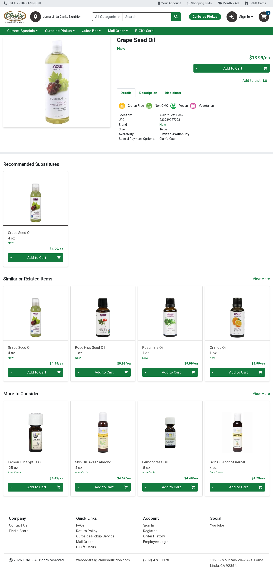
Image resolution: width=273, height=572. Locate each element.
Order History (154, 536)
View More (261, 279)
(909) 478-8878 (156, 560)
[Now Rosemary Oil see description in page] (170, 313)
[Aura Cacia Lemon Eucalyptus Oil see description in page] (36, 427)
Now (163, 125)
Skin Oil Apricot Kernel (227, 465)
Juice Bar (90, 31)
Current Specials (21, 31)
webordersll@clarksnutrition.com (103, 560)
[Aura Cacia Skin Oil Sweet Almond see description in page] (103, 427)
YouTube (217, 525)
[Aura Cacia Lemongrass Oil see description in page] (170, 427)
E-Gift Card (144, 31)
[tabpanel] (193, 123)
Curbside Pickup (58, 31)
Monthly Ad (230, 3)
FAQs (80, 525)
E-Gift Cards (257, 3)
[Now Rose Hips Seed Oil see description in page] (103, 313)
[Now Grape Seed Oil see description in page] (36, 198)
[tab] (126, 92)
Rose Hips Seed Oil (90, 350)
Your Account (170, 3)
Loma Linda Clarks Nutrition (62, 16)
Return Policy (86, 531)
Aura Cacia (14, 472)
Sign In (148, 525)
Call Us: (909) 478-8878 (24, 3)
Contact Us (18, 525)
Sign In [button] (244, 17)
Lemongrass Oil (155, 465)
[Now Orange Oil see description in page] (237, 313)
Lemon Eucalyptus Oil (25, 465)
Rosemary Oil (153, 350)
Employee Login (155, 542)
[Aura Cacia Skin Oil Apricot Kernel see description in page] (237, 427)
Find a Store (18, 531)
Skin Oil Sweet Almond (93, 465)
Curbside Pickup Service (95, 536)
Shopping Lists (201, 3)
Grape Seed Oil (19, 235)
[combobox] (146, 16)
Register (150, 531)
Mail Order (116, 31)
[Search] (176, 16)
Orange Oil (218, 350)
